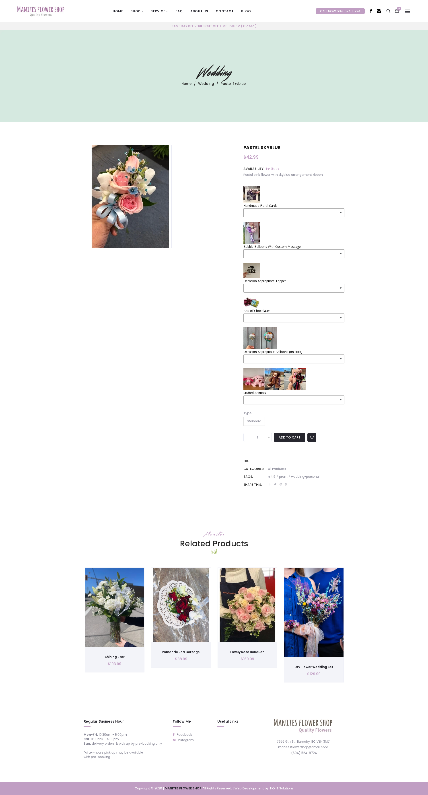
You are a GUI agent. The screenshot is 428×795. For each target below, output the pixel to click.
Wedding (214, 72)
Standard (254, 421)
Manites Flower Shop (183, 788)
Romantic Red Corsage (181, 652)
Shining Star (115, 657)
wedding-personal (305, 476)
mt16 (273, 476)
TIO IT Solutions (281, 788)
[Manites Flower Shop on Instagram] (379, 11)
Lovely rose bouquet (247, 652)
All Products (277, 469)
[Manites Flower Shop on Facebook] (371, 11)
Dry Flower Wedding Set (313, 667)
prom (284, 476)
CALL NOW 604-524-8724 (340, 11)
